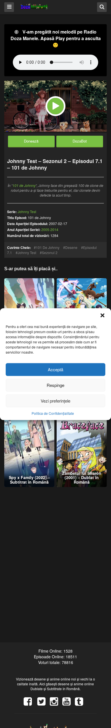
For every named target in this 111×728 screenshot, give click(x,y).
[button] (102, 315)
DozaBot (80, 141)
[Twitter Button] (43, 703)
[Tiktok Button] (81, 703)
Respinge (55, 385)
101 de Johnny (24, 185)
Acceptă (55, 369)
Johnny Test (27, 252)
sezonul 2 (49, 252)
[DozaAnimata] (34, 7)
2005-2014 (49, 229)
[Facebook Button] (30, 703)
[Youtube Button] (68, 703)
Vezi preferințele (55, 401)
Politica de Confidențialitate (53, 413)
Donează (31, 141)
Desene (71, 247)
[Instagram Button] (56, 703)
